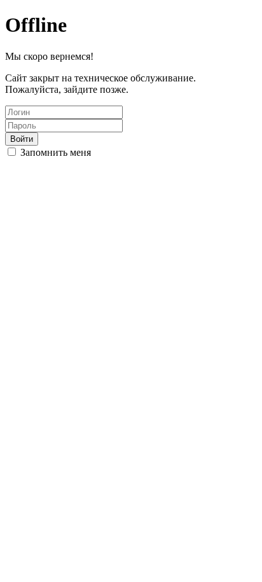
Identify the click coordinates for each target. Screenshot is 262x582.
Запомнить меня (55, 152)
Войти (21, 139)
